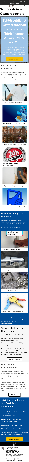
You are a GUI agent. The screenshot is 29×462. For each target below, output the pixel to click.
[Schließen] (28, 1)
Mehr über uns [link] (14, 395)
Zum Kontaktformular (14, 59)
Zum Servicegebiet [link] (14, 359)
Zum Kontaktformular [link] (14, 439)
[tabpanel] (14, 76)
